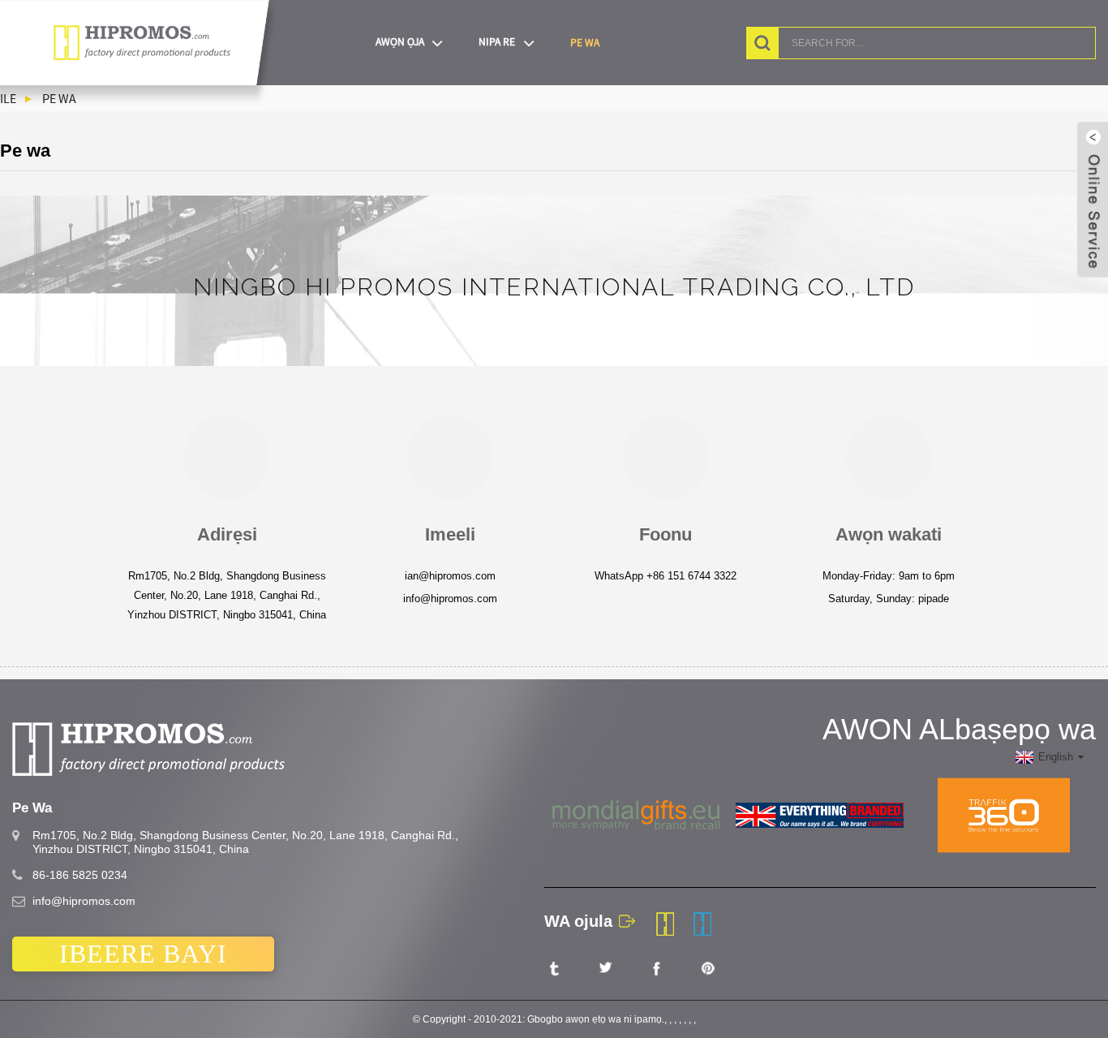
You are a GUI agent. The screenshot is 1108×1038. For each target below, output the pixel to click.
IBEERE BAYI (143, 953)
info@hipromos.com (83, 900)
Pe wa (584, 43)
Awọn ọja (400, 42)
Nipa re (497, 42)
